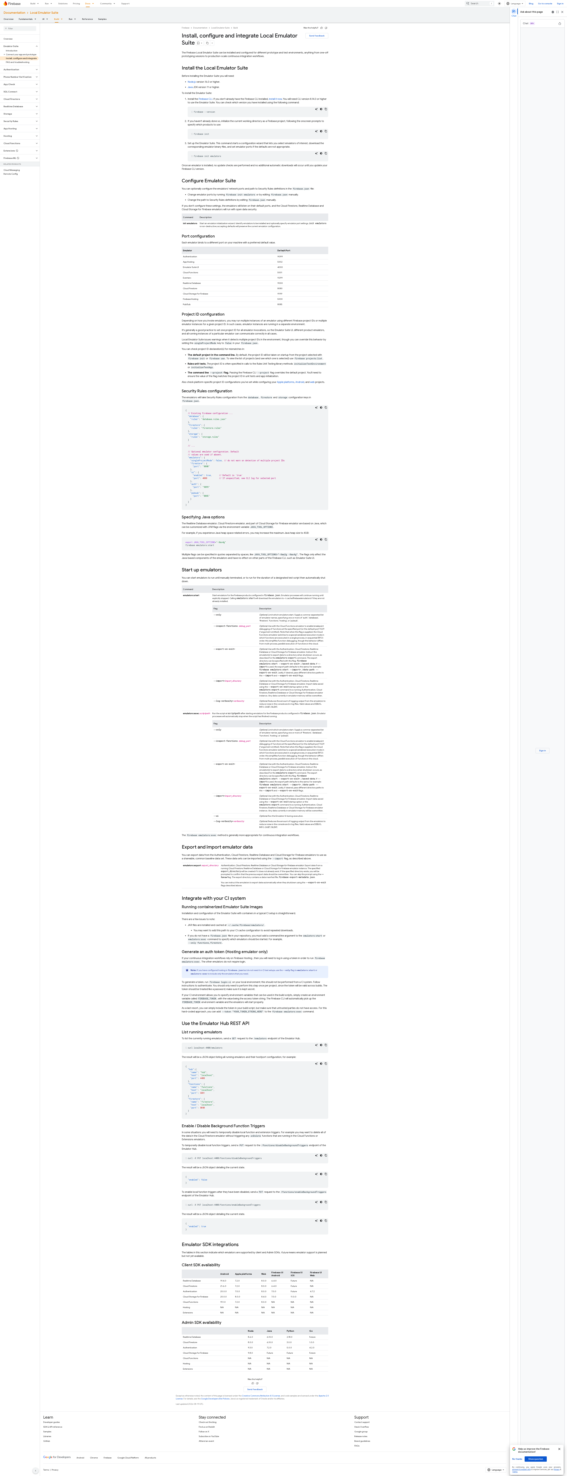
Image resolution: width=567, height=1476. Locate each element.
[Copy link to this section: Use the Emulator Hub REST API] (252, 1024)
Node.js (192, 81)
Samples (102, 19)
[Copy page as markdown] (207, 43)
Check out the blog (207, 1422)
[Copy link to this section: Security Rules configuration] (235, 391)
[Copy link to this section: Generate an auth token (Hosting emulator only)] (270, 952)
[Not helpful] (326, 28)
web (312, 382)
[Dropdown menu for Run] (52, 3)
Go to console (545, 3)
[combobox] (479, 3)
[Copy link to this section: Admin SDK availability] (224, 1323)
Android (299, 382)
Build (32, 3)
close (562, 12)
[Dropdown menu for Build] (38, 3)
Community (106, 3)
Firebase (185, 28)
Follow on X (204, 1431)
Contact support (362, 1422)
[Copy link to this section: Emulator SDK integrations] (242, 1245)
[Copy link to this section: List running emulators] (225, 1032)
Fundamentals (26, 19)
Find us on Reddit (207, 1427)
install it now (275, 99)
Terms (46, 1470)
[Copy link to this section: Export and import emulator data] (256, 847)
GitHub (46, 1441)
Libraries (47, 1436)
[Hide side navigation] (36, 1471)
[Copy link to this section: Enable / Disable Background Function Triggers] (268, 1126)
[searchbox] (20, 28)
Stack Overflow (361, 1427)
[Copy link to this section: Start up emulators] (225, 570)
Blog (531, 3)
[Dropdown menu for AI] (48, 19)
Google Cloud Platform (128, 1457)
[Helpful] (321, 28)
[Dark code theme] (321, 109)
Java (190, 87)
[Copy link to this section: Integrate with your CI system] (249, 898)
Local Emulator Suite (44, 13)
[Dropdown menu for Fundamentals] (36, 19)
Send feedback (317, 35)
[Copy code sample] (326, 109)
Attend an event (206, 1441)
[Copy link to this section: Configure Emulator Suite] (239, 181)
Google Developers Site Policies (215, 1398)
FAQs (356, 1445)
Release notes (360, 1436)
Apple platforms (285, 382)
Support (125, 3)
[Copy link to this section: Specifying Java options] (228, 517)
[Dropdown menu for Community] (115, 3)
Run (47, 3)
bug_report (553, 12)
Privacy (55, 1470)
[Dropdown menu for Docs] (93, 3)
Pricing (76, 3)
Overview (8, 19)
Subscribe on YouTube (209, 1436)
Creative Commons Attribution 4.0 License (261, 1396)
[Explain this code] (316, 109)
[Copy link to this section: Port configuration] (218, 236)
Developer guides (51, 1422)
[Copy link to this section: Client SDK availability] (223, 1265)
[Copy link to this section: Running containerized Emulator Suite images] (266, 907)
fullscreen (557, 12)
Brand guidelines (362, 1441)
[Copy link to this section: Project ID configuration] (227, 314)
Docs (87, 3)
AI (43, 19)
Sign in (560, 3)
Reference (87, 19)
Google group (361, 1431)
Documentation (14, 13)
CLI (205, 99)
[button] (17, 46)
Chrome (94, 1457)
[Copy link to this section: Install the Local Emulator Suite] (251, 68)
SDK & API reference (52, 1427)
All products (150, 1457)
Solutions (63, 3)
